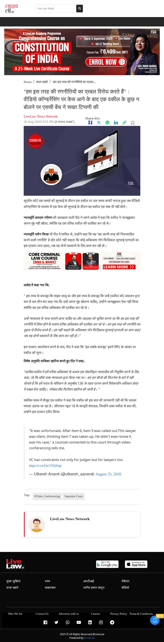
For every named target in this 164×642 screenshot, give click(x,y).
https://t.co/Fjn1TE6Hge (45, 465)
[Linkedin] (116, 122)
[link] (124, 122)
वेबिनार (125, 581)
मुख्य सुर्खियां (13, 581)
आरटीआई (88, 581)
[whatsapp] (107, 122)
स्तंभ (47, 581)
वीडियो (125, 587)
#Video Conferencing (47, 496)
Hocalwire (89, 637)
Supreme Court (73, 496)
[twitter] (99, 122)
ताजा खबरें (12, 587)
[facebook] (90, 122)
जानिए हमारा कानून (94, 587)
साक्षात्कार (50, 587)
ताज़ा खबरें (42, 82)
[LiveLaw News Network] (36, 524)
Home (28, 82)
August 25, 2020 (108, 474)
